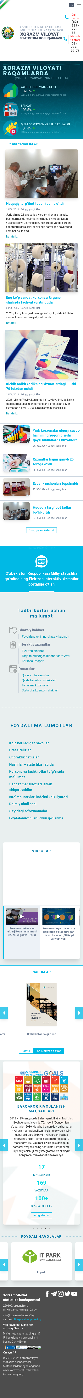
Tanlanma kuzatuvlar (35, 685)
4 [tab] (46, 1229)
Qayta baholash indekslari (39, 680)
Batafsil (26, 1050)
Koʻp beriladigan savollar (29, 743)
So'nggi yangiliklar (30, 209)
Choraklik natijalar (24, 757)
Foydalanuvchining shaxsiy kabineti (45, 636)
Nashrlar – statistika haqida (31, 764)
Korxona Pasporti (33, 661)
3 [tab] (42, 1229)
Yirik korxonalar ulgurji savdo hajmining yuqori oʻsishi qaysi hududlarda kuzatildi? (56, 435)
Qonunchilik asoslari (35, 675)
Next (79, 1009)
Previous (4, 1009)
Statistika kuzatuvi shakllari (40, 690)
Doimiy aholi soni (22, 804)
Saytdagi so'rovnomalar (28, 811)
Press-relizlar (20, 750)
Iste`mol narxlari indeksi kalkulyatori (38, 797)
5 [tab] (50, 1229)
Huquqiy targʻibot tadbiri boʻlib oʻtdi (35, 204)
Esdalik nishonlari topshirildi (55, 483)
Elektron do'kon (51, 1050)
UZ (72, 5)
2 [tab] (39, 1229)
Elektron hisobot (33, 651)
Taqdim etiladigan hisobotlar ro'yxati (46, 656)
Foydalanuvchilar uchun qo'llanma (36, 818)
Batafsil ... (12, 236)
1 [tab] (35, 1229)
